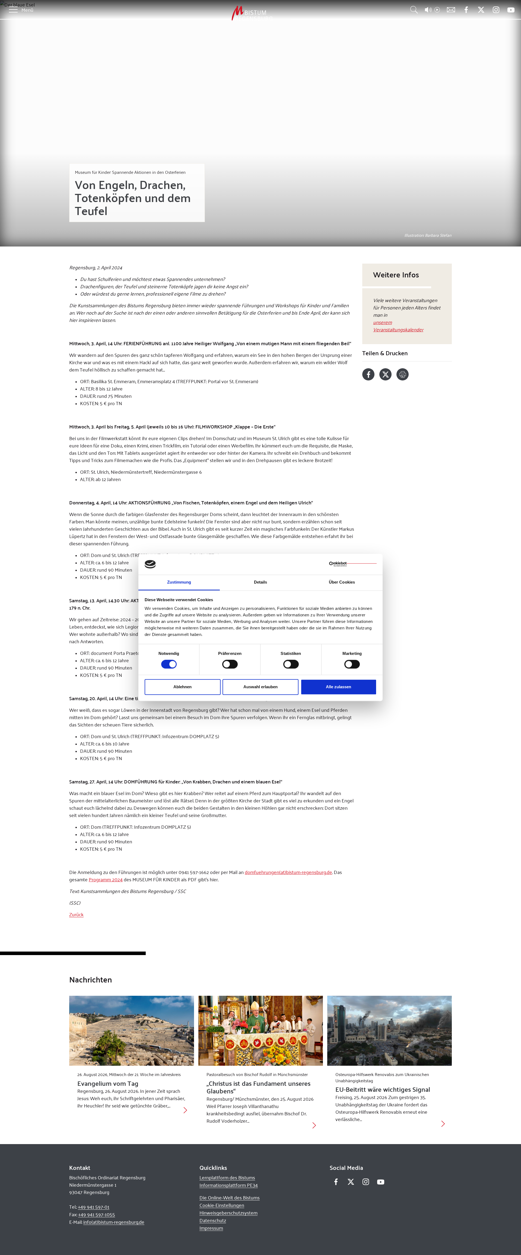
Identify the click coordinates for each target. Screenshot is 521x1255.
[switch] (230, 664)
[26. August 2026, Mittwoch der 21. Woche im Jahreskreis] (131, 1031)
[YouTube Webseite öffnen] (511, 9)
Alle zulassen (338, 686)
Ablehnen (182, 686)
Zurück (76, 914)
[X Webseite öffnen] (481, 10)
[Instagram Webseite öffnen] (496, 10)
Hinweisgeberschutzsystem (228, 1212)
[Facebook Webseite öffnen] (466, 10)
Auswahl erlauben (260, 686)
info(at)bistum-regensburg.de (113, 1222)
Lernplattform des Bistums (227, 1177)
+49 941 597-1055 (96, 1214)
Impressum (211, 1228)
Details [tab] (260, 582)
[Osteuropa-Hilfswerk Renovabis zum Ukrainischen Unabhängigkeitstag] (389, 1031)
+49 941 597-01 (93, 1207)
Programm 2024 (106, 879)
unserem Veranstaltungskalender (398, 325)
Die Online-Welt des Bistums (229, 1197)
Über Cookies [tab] (342, 582)
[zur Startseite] (223, 13)
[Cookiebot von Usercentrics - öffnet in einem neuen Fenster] (353, 564)
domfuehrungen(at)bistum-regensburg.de (288, 872)
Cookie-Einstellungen (221, 1205)
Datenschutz (212, 1220)
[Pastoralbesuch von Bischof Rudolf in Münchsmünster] (260, 1031)
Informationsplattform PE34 (228, 1185)
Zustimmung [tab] (179, 582)
